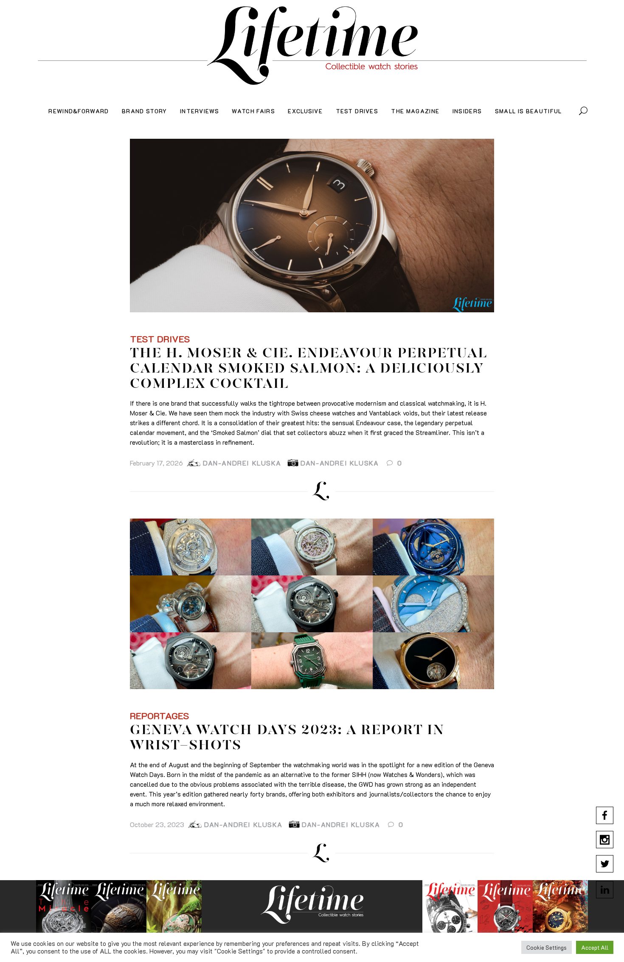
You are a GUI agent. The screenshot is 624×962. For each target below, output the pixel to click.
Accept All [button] (594, 947)
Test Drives (160, 339)
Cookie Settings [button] (546, 947)
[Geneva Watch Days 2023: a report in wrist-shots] (312, 604)
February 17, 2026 (156, 462)
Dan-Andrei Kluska (242, 462)
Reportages (159, 716)
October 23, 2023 (157, 824)
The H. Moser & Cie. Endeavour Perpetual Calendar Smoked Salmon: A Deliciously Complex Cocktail (308, 369)
